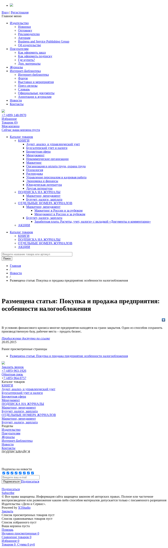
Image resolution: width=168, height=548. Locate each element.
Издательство (19, 23)
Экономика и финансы (42, 181)
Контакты (17, 104)
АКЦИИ (24, 225)
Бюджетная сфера (38, 151)
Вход (5, 12)
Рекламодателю (29, 34)
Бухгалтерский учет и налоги (46, 148)
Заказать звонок (13, 367)
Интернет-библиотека (33, 74)
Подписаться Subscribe (11, 491)
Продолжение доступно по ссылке (26, 338)
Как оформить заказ (32, 52)
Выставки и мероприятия (36, 82)
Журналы (16, 67)
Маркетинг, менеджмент (43, 195)
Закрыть (7, 511)
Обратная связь (12, 374)
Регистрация (19, 12)
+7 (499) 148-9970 (14, 115)
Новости (16, 100)
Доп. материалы (29, 63)
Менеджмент (35, 155)
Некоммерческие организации (47, 159)
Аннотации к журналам (34, 96)
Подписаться (30, 481)
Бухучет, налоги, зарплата (44, 199)
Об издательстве (29, 45)
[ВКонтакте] (163, 319)
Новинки (24, 26)
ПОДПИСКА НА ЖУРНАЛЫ (39, 192)
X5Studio (24, 507)
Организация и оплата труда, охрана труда (56, 166)
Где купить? (26, 60)
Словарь (24, 89)
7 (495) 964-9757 (14, 378)
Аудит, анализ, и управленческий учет (53, 144)
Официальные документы (36, 93)
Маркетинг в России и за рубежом (58, 210)
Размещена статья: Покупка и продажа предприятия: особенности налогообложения (69, 356)
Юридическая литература (44, 184)
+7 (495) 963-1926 (14, 370)
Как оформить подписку (35, 56)
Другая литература (39, 188)
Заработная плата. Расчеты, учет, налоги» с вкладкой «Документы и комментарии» (92, 221)
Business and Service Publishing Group (43, 41)
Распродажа (34, 173)
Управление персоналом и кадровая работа (56, 177)
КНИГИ (24, 140)
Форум (23, 78)
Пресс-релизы (27, 85)
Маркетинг (34, 162)
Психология (34, 170)
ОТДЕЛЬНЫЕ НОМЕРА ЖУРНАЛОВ (45, 203)
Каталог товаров (21, 137)
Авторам (24, 37)
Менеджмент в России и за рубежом (59, 214)
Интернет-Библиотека (25, 71)
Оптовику (25, 30)
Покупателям (19, 49)
